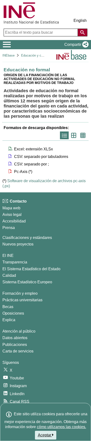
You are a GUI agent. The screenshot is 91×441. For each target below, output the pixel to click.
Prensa (8, 228)
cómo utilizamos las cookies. (61, 427)
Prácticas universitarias (22, 300)
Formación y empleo (20, 293)
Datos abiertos (14, 338)
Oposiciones (13, 313)
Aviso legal (12, 214)
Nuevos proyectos (17, 244)
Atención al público (18, 331)
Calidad (9, 275)
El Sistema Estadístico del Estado (31, 269)
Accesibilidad (14, 221)
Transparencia (14, 262)
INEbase (8, 55)
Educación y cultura (35, 55)
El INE (8, 255)
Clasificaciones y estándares (27, 238)
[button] (75, 44)
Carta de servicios (17, 351)
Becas (7, 307)
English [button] (80, 20)
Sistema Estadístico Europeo (27, 282)
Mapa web (11, 208)
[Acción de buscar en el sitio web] (82, 32)
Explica (8, 320)
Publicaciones (14, 345)
